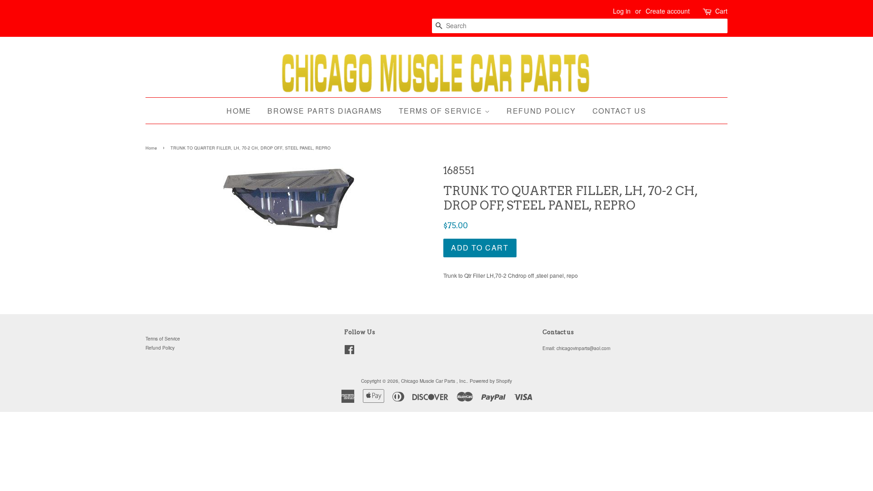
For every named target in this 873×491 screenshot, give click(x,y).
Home (238, 110)
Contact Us (619, 110)
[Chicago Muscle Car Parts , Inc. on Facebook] (349, 351)
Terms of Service (442, 110)
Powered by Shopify (491, 380)
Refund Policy (541, 110)
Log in (622, 10)
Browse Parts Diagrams (324, 110)
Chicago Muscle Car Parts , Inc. (434, 380)
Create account (668, 10)
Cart (721, 10)
